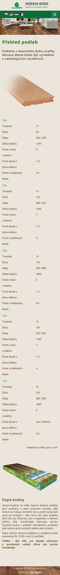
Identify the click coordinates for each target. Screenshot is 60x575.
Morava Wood (39, 568)
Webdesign (23, 572)
